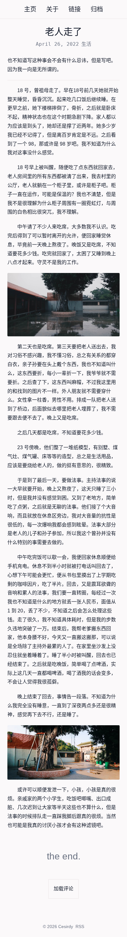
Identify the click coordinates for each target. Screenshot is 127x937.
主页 (30, 9)
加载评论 (63, 888)
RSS (80, 926)
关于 (52, 9)
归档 (97, 9)
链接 (74, 9)
